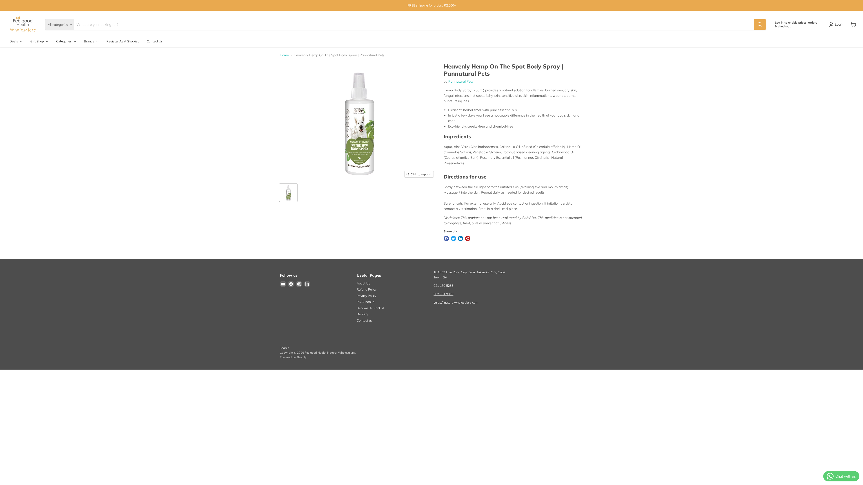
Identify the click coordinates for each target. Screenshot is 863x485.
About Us (363, 283)
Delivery (362, 314)
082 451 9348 (443, 294)
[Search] (760, 24)
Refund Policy (366, 289)
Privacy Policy (366, 296)
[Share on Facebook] (446, 238)
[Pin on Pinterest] (467, 238)
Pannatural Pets (460, 81)
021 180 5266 (443, 286)
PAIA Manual (366, 302)
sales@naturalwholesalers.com (456, 302)
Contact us (364, 320)
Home (284, 55)
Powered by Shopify (293, 357)
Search (284, 348)
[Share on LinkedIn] (460, 238)
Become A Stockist (370, 308)
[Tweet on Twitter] (453, 238)
